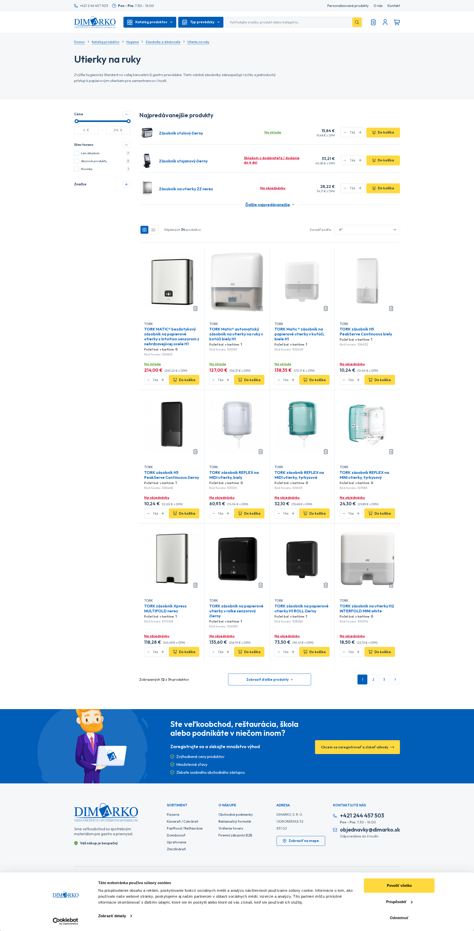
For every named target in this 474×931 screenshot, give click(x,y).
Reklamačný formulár (235, 821)
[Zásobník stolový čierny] (147, 132)
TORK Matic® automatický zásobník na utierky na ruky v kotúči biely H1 (236, 334)
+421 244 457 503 (362, 815)
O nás (378, 6)
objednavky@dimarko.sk (370, 829)
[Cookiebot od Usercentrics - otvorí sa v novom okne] (65, 921)
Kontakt (394, 6)
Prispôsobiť (396, 902)
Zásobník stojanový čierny (183, 160)
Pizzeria (173, 814)
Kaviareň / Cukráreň (182, 821)
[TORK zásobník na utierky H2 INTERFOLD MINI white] (367, 558)
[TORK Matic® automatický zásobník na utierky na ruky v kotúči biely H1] (236, 281)
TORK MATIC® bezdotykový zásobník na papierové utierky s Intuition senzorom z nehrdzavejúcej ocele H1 (171, 336)
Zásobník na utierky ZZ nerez (186, 188)
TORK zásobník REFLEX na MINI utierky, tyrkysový (364, 475)
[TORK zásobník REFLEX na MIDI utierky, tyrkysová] (302, 425)
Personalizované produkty (348, 6)
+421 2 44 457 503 (94, 5)
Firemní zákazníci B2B (235, 835)
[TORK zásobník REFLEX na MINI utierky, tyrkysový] (367, 425)
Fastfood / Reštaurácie (185, 828)
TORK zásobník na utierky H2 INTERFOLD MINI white (367, 608)
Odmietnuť (399, 918)
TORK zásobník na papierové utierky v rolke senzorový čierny (236, 610)
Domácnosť (176, 835)
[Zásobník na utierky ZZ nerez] (147, 188)
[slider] (77, 121)
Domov (79, 42)
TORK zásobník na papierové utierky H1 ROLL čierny (302, 608)
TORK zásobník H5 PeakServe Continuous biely (366, 331)
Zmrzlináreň (176, 849)
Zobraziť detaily (112, 916)
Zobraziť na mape (304, 840)
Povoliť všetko (399, 885)
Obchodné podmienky (235, 814)
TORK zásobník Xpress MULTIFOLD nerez (165, 608)
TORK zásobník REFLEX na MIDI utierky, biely (234, 475)
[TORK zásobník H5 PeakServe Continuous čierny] (171, 425)
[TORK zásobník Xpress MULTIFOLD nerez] (171, 558)
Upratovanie (176, 842)
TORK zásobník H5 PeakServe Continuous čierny (171, 475)
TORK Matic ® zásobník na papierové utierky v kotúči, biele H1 (299, 334)
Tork (148, 324)
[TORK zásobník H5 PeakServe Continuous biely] (367, 281)
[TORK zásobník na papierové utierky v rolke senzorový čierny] (236, 558)
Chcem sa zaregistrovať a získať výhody (354, 747)
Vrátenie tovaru (230, 828)
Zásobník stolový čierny (181, 133)
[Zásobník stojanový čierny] (147, 160)
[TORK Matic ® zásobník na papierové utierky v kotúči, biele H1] (302, 281)
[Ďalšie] (395, 679)
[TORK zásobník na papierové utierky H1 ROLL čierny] (302, 558)
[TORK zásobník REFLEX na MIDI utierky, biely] (236, 425)
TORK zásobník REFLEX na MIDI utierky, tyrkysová (299, 475)
